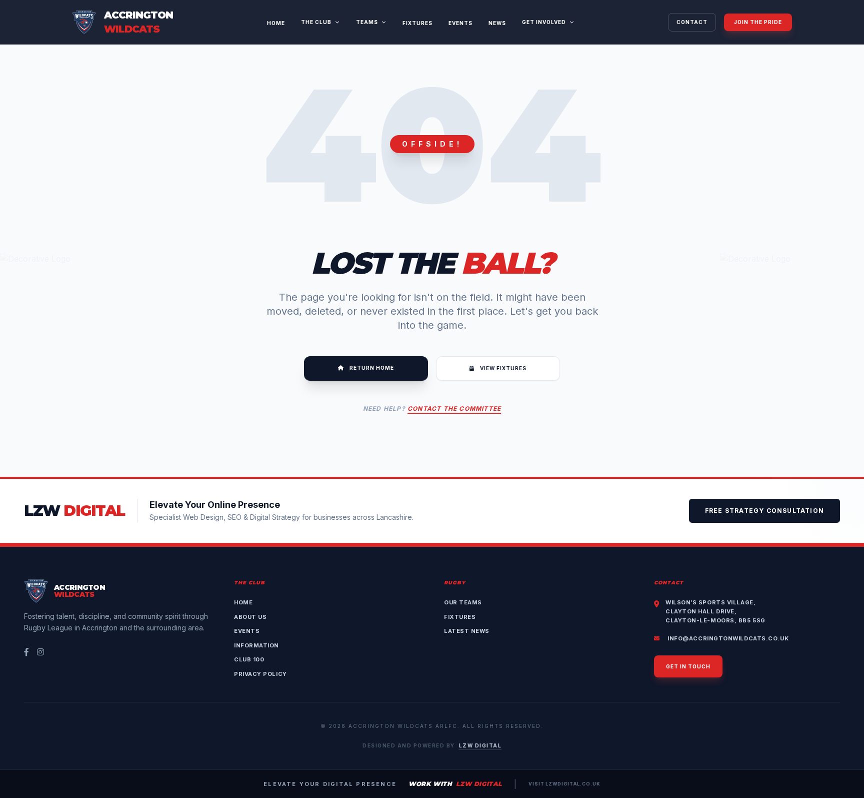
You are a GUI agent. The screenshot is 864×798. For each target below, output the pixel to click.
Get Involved (544, 22)
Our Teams (463, 602)
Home (276, 23)
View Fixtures (502, 368)
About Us (250, 616)
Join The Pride (758, 22)
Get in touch (688, 666)
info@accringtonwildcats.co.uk (727, 638)
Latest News (467, 630)
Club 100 (249, 659)
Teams (367, 22)
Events (460, 23)
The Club (316, 22)
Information (256, 645)
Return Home (371, 368)
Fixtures (417, 23)
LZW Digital (480, 745)
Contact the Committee (454, 408)
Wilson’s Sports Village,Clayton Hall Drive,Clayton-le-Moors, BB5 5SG (716, 611)
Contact (692, 22)
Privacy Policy (260, 673)
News (497, 23)
